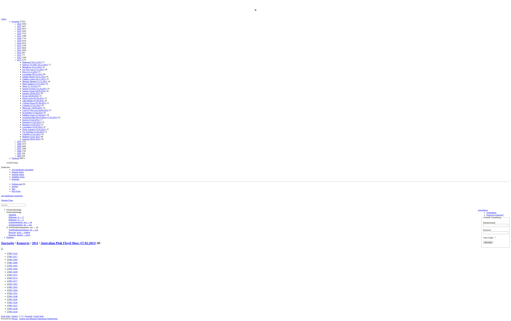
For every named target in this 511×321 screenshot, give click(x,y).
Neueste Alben (18, 174)
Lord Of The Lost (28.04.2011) (35, 110)
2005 (19, 153)
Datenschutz (52, 319)
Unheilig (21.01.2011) (31, 134)
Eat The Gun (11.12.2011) (33, 69)
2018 (19, 43)
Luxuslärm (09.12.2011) (32, 74)
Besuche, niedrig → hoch (19, 235)
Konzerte (15, 21)
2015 (19, 45)
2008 (19, 146)
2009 (19, 144)
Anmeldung (483, 210)
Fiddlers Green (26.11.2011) (34, 79)
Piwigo (15, 319)
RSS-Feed (16, 191)
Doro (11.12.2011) (30, 72)
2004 (19, 156)
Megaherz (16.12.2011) (32, 67)
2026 (19, 24)
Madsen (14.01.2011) (31, 137)
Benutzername (489, 223)
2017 (19, 48)
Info (13, 189)
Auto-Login (488, 238)
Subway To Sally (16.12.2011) (35, 65)
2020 (19, 38)
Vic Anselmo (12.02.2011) (33, 132)
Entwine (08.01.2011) (31, 139)
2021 (19, 36)
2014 (19, 53)
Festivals (15, 158)
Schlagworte (17, 184)
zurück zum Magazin (28, 319)
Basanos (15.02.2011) (31, 125)
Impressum (42, 319)
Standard (12, 215)
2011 (19, 60)
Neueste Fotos (18, 172)
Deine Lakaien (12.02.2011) (34, 129)
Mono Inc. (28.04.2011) (32, 108)
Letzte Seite (39, 316)
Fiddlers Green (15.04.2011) (34, 115)
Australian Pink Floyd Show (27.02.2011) (40, 117)
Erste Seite (5, 316)
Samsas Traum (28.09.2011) (34, 91)
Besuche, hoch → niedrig (19, 232)
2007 (19, 149)
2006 (19, 151)
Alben (3, 19)
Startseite (7, 243)
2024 (19, 29)
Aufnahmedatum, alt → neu (20, 225)
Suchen (15, 186)
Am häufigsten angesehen (22, 170)
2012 (19, 57)
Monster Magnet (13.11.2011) (34, 81)
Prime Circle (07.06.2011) (33, 98)
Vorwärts (28, 316)
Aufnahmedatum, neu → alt (20, 222)
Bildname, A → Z (16, 217)
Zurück (14, 316)
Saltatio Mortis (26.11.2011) (34, 77)
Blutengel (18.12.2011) (32, 62)
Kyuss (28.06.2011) (30, 96)
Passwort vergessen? (495, 215)
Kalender (15, 179)
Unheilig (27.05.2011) (31, 105)
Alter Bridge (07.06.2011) (33, 101)
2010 (19, 141)
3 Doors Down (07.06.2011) (34, 103)
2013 (19, 55)
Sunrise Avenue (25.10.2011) (34, 89)
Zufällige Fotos (18, 177)
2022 (19, 33)
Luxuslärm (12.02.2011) (32, 127)
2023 (19, 31)
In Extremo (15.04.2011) (32, 113)
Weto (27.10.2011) (30, 86)
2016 (19, 50)
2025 (19, 26)
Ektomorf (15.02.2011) (32, 122)
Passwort (487, 230)
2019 (19, 41)
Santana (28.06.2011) (31, 93)
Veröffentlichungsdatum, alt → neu (23, 230)
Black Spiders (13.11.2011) (33, 84)
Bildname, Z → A (16, 220)
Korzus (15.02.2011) (31, 120)
